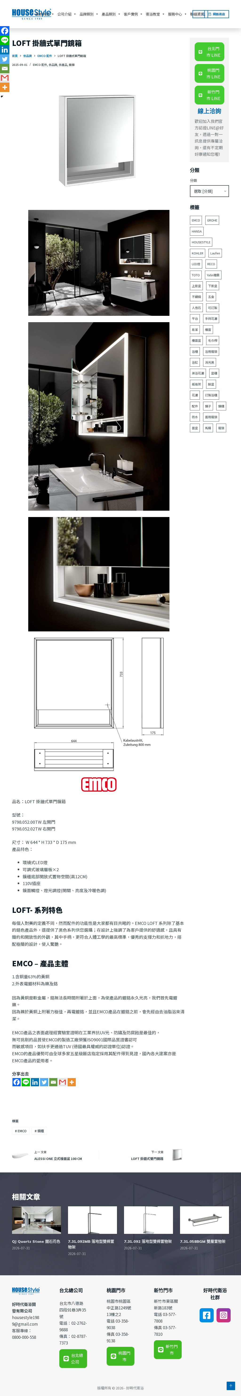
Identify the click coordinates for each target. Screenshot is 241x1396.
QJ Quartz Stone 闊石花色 (36, 1241)
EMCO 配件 (40, 65)
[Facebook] (16, 1082)
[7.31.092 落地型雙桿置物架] (148, 1220)
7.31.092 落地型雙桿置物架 (148, 1241)
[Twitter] (44, 1082)
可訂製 (212, 307)
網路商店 (219, 14)
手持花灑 (211, 318)
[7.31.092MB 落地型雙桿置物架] (92, 1220)
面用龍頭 (211, 417)
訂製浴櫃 (211, 395)
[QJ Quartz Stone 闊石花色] (36, 1220)
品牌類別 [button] (87, 14)
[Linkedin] (35, 1082)
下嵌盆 (212, 286)
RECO (211, 264)
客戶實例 (131, 14)
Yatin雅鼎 (213, 275)
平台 (195, 318)
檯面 (208, 329)
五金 (211, 296)
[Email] (53, 1082)
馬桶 (208, 428)
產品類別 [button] (109, 14)
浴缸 (195, 362)
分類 (193, 180)
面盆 (195, 428)
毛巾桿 (212, 340)
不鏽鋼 (196, 296)
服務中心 (175, 14)
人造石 (196, 307)
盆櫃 (214, 373)
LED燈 (196, 264)
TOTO (196, 275)
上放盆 (196, 286)
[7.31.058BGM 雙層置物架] (204, 1220)
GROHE (212, 220)
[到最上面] (231, 1386)
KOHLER (197, 253)
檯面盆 (196, 340)
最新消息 (42, 14)
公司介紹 (64, 14)
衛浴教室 (153, 14)
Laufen (215, 253)
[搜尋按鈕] (204, 14)
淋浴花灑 (198, 373)
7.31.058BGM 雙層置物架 (202, 1241)
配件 (195, 406)
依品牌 (53, 65)
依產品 (63, 65)
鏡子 (208, 406)
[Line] (26, 1082)
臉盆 (211, 384)
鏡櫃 (72, 65)
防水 (195, 417)
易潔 (195, 329)
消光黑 (209, 362)
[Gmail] (62, 1082)
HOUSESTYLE (201, 242)
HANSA (197, 231)
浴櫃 (195, 351)
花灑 (195, 395)
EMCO (21, 1130)
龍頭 (221, 428)
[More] (72, 1082)
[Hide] (2, 96)
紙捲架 (196, 384)
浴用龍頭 (211, 351)
